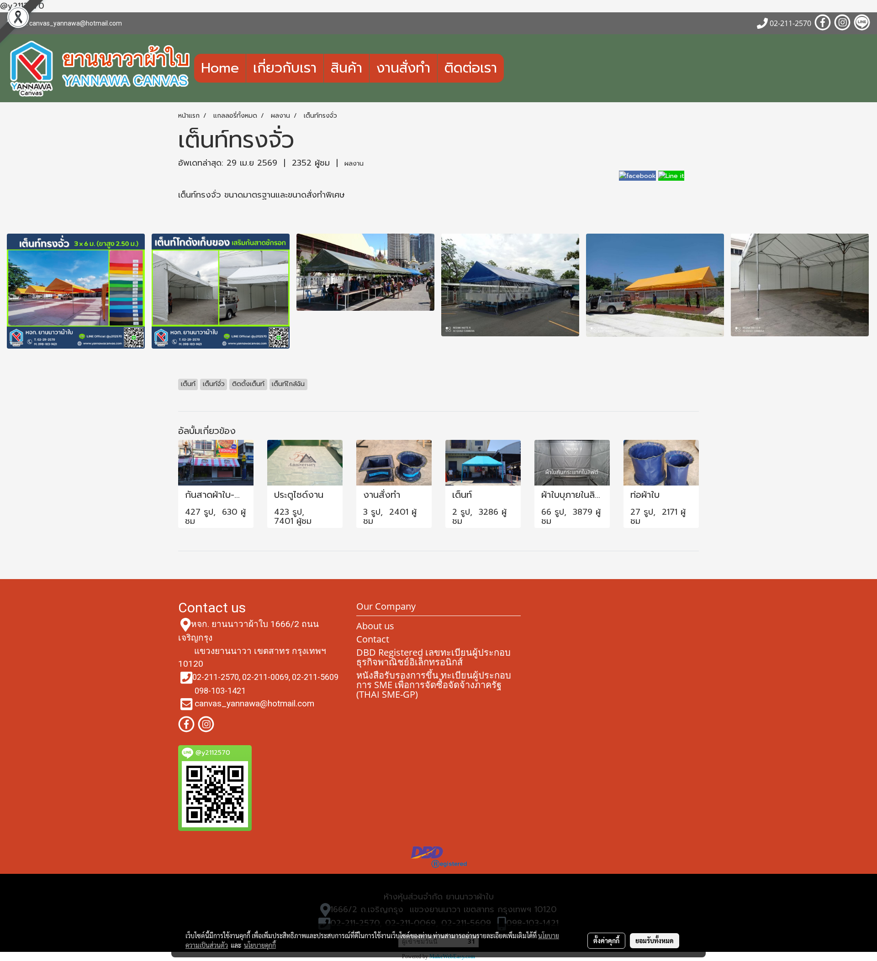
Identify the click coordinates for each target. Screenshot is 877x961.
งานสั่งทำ (403, 67)
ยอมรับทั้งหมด (654, 940)
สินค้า (346, 67)
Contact (372, 639)
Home (220, 67)
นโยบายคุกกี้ (260, 945)
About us (375, 626)
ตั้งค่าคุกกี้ (606, 940)
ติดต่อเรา (470, 67)
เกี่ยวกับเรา (285, 67)
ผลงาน (354, 163)
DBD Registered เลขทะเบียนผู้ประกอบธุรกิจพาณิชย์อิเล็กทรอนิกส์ (433, 657)
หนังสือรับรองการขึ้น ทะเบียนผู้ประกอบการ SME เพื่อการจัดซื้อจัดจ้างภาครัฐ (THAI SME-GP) (433, 684)
